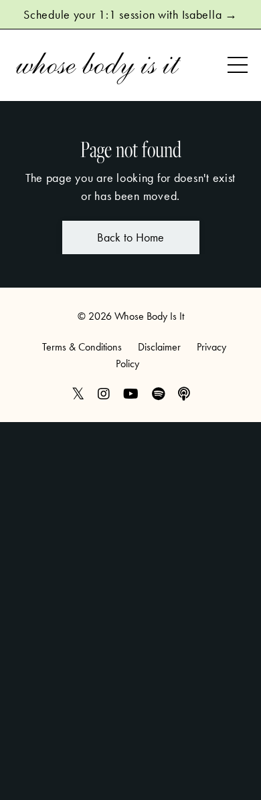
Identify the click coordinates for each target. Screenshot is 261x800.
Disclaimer (159, 347)
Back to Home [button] (131, 237)
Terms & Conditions (82, 347)
